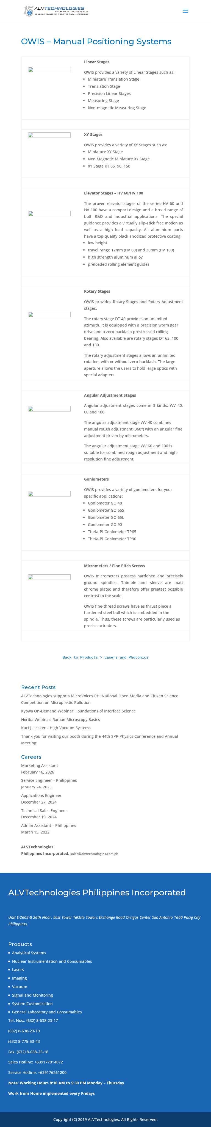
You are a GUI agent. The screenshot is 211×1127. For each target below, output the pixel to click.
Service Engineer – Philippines (49, 780)
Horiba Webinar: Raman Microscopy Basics (60, 719)
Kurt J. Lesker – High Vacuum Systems (56, 727)
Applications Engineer (41, 795)
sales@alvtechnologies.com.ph (94, 853)
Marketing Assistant (39, 765)
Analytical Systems (29, 952)
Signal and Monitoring (32, 995)
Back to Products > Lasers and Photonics (105, 657)
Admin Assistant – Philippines (48, 825)
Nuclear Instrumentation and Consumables (52, 961)
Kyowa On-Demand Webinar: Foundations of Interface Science (78, 711)
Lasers (18, 969)
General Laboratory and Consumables (47, 1011)
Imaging (19, 978)
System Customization (32, 1003)
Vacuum (19, 986)
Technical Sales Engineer (44, 810)
